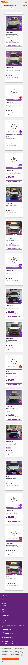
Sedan (3, 599)
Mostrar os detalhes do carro (14, 45)
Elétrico (3, 609)
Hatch (3, 597)
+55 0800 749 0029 (8, 641)
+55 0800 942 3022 (8, 633)
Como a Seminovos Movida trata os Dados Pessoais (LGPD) (14, 626)
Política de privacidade (7, 622)
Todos (3, 611)
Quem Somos (5, 618)
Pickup (3, 607)
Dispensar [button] (16, 659)
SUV (2, 601)
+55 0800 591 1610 (8, 637)
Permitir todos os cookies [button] (7, 659)
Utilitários (4, 603)
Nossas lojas (4, 620)
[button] (7, 662)
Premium (4, 605)
